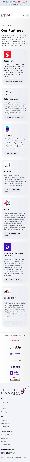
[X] (7, 453)
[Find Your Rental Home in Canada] (15, 360)
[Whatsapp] (14, 453)
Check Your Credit (11, 153)
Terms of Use (5, 441)
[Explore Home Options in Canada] (15, 367)
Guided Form (5, 427)
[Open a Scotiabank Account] (15, 340)
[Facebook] (2, 453)
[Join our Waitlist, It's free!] (15, 373)
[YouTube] (11, 453)
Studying (4, 412)
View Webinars (5, 423)
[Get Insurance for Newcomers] (15, 347)
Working (3, 409)
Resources (4, 420)
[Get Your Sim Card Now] (15, 378)
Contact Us (4, 438)
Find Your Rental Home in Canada (12, 190)
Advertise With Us (6, 435)
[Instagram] (4, 453)
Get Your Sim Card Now (12, 323)
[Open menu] (27, 15)
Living (3, 405)
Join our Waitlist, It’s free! (13, 280)
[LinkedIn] (9, 453)
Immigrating (5, 402)
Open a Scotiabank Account (14, 81)
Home (3, 25)
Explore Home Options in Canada (12, 234)
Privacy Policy (5, 444)
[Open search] (23, 15)
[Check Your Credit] (15, 353)
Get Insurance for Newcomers (14, 117)
